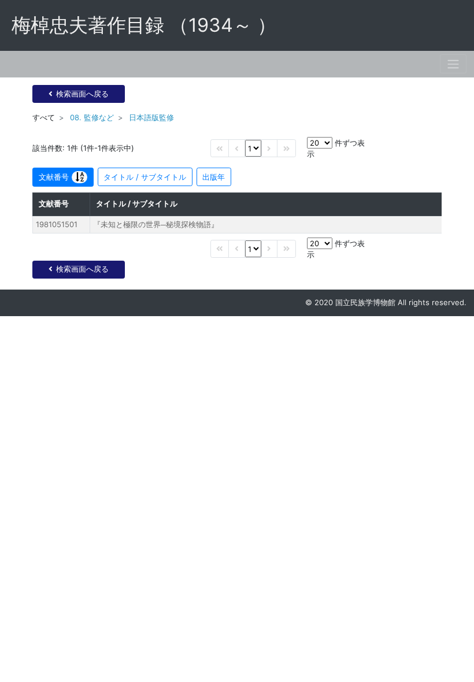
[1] (253, 148)
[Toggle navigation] (453, 63)
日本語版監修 (151, 117)
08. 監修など (92, 117)
